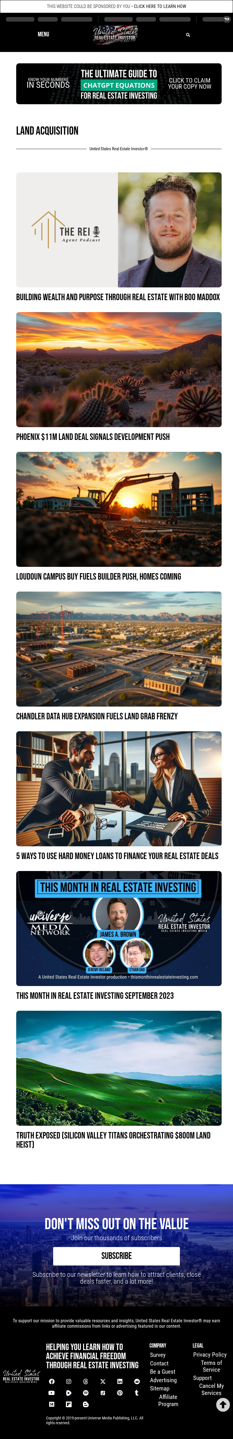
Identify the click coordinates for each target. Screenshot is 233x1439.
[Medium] (51, 1404)
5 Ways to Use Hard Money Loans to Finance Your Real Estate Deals (117, 856)
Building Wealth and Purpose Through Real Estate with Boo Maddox (118, 297)
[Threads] (85, 1381)
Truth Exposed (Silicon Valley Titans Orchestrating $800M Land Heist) (113, 1140)
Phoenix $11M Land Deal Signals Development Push (93, 437)
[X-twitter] (103, 1381)
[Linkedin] (120, 1381)
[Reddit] (137, 1381)
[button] (43, 35)
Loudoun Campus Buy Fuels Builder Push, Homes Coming (98, 576)
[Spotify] (85, 1393)
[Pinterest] (120, 1393)
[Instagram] (68, 1381)
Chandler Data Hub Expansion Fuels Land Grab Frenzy (97, 716)
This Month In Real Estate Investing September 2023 (95, 996)
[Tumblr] (137, 1393)
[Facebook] (51, 1381)
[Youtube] (51, 1393)
